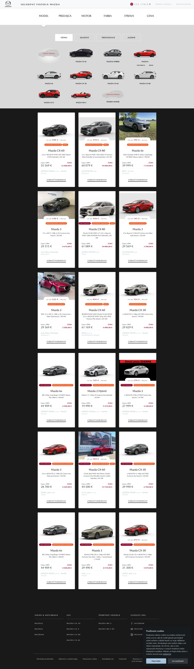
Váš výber (142, 4)
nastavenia (167, 654)
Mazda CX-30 (138, 310)
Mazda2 (39, 623)
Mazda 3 (56, 229)
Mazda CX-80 (97, 150)
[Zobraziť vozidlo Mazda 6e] (56, 367)
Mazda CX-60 (56, 150)
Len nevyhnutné (178, 661)
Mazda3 (39, 629)
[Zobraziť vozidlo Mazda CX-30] (137, 445)
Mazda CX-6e (73, 640)
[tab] (43, 16)
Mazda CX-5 (73, 629)
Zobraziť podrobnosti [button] (56, 180)
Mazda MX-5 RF (107, 629)
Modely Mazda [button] (163, 4)
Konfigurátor (183, 4)
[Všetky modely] (49, 52)
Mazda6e (39, 634)
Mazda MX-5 (105, 623)
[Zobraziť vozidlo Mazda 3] (56, 445)
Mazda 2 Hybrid (96, 391)
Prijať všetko (156, 661)
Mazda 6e (138, 150)
